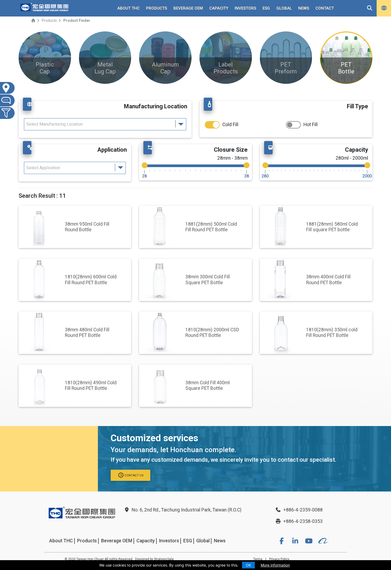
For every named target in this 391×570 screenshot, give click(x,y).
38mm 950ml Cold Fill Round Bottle (87, 226)
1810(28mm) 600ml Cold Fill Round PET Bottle (91, 279)
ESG (266, 8)
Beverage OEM (188, 8)
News (303, 8)
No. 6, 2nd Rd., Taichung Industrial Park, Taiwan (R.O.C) (187, 510)
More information (275, 565)
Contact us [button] (133, 475)
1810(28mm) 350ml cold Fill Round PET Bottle (331, 332)
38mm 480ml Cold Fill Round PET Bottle (87, 332)
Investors (245, 8)
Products (156, 8)
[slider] (145, 165)
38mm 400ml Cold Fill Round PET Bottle (328, 279)
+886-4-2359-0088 (303, 510)
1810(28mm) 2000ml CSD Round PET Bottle (212, 332)
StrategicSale (164, 559)
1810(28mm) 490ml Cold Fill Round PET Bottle (91, 385)
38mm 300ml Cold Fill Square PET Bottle (207, 279)
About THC (128, 8)
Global (284, 8)
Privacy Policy (279, 559)
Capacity (218, 8)
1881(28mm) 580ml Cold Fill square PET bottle (332, 226)
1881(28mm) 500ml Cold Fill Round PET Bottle (211, 226)
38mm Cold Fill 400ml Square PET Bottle (207, 385)
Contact (324, 8)
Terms (258, 559)
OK (248, 565)
